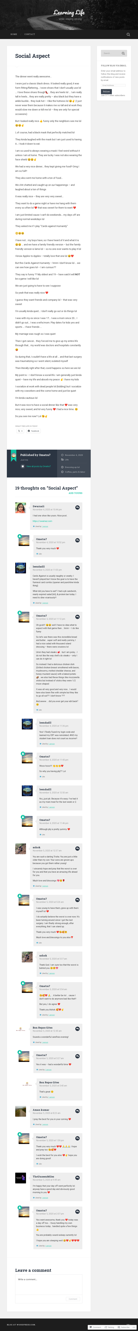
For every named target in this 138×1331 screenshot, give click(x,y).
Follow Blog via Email (113, 65)
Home (14, 34)
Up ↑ (129, 1325)
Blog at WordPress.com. (21, 1325)
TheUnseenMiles (43, 1176)
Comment (73, 1299)
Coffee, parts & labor (75, 472)
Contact (29, 34)
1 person (45, 526)
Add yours (75, 493)
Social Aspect (32, 55)
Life (67, 460)
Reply (77, 507)
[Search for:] (114, 53)
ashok (36, 847)
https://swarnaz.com (42, 521)
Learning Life (69, 12)
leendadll (39, 566)
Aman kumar (41, 1109)
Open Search (128, 34)
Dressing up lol (72, 467)
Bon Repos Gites (42, 1027)
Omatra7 (41, 539)
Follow (106, 91)
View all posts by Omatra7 (38, 466)
